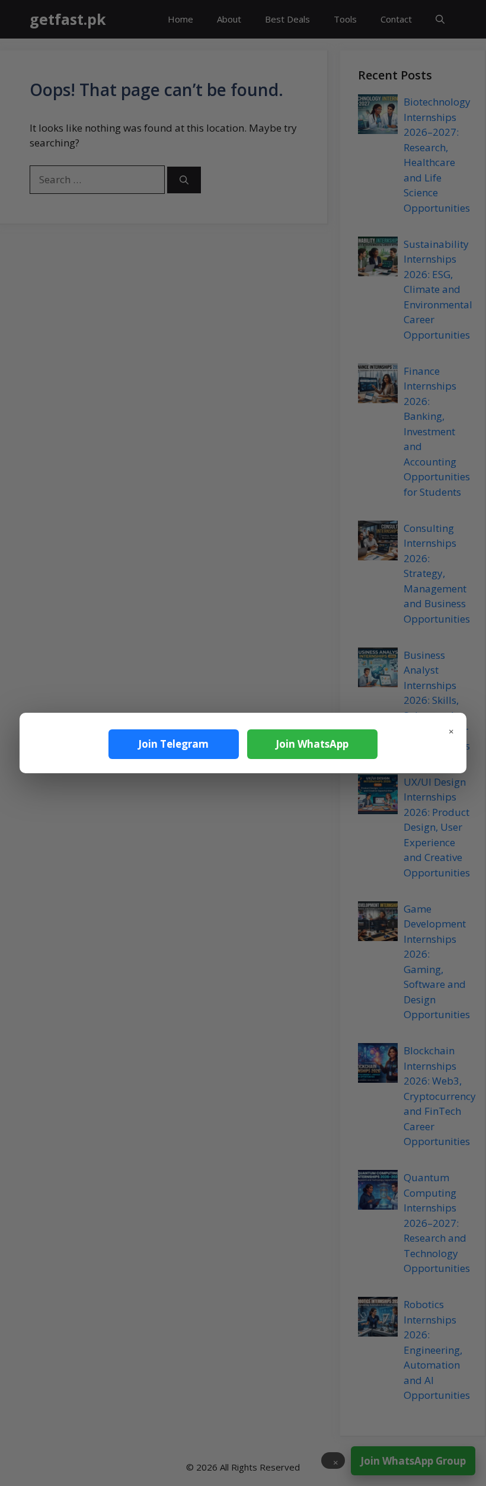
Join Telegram (173, 744)
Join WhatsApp (312, 744)
